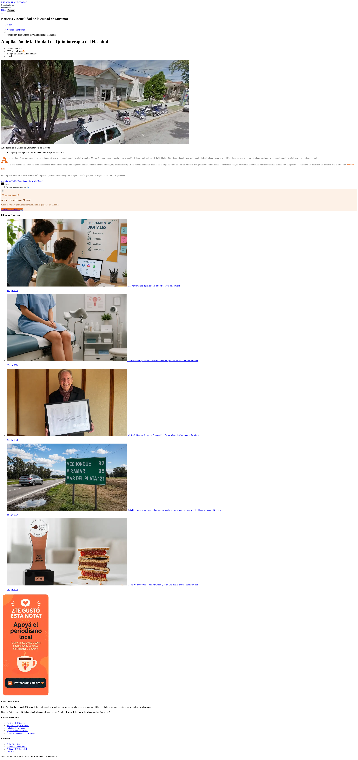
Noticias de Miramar (16, 723)
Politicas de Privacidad (17, 749)
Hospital (34, 181)
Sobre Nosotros (13, 744)
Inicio (9, 25)
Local (40, 181)
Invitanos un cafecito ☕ (12, 209)
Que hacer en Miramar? (17, 730)
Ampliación (6, 181)
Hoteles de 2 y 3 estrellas (18, 725)
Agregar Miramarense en (16, 187)
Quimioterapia (24, 181)
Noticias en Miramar (16, 30)
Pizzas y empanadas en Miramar (21, 733)
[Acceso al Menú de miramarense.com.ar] (2, 13)
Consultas (11, 751)
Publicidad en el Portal (17, 746)
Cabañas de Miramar (16, 728)
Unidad (14, 181)
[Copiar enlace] (5, 184)
